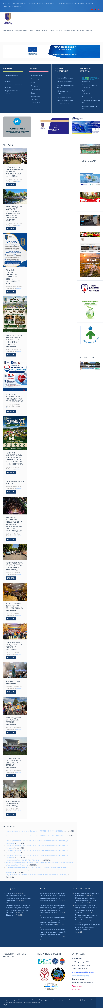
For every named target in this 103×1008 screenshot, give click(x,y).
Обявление (9, 893)
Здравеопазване (36, 75)
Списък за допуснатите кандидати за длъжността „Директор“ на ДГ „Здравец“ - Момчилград (87, 927)
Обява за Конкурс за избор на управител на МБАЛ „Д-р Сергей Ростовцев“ (85, 900)
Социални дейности (37, 79)
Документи (80, 31)
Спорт (33, 93)
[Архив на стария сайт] (90, 365)
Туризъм (59, 31)
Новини (30, 31)
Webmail (90, 3)
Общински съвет (20, 31)
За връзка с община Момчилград (83, 972)
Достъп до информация (46, 3)
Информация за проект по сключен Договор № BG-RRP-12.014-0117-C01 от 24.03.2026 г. (35, 836)
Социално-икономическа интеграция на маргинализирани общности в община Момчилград (36, 875)
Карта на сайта (79, 3)
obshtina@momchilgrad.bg (80, 975)
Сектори (51, 31)
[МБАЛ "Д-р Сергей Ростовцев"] (90, 288)
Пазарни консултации (89, 97)
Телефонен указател (64, 3)
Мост (57, 38)
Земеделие (34, 86)
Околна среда (35, 102)
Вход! (5, 1005)
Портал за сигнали (19, 3)
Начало (7, 3)
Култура (33, 82)
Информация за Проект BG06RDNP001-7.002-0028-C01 (24, 860)
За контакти (17, 6)
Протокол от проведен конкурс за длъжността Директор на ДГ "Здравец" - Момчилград (86, 917)
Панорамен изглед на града (46, 38)
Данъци (44, 31)
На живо (8, 6)
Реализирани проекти (64, 97)
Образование (35, 89)
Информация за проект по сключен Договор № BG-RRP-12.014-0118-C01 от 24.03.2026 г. (35, 831)
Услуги (37, 31)
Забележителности (11, 75)
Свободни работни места (65, 81)
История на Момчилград (65, 78)
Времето (32, 3)
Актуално (89, 31)
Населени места (69, 31)
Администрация (8, 31)
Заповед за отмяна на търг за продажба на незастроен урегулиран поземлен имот (18, 898)
